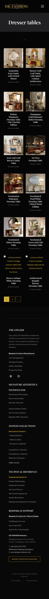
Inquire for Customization (19, 529)
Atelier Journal (14, 463)
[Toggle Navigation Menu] (42, 6)
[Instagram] (11, 376)
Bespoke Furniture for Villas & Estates (23, 516)
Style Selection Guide (17, 390)
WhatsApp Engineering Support (21, 549)
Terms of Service (32, 581)
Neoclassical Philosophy (18, 394)
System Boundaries (16, 497)
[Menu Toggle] (24, 39)
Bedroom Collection (17, 458)
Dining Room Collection (18, 454)
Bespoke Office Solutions (18, 417)
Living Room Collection (18, 450)
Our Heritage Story (16, 358)
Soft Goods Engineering (18, 493)
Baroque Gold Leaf (16, 403)
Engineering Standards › (18, 477)
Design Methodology (17, 481)
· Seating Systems (15, 435)
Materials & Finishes (17, 485)
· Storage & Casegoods (17, 444)
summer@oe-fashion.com (21, 552)
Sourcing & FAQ (15, 525)
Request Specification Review (24, 559)
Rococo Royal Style (16, 398)
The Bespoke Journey (17, 521)
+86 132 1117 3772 (18, 546)
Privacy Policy (16, 581)
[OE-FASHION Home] (16, 6)
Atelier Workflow (15, 366)
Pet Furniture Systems (17, 413)
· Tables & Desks (15, 439)
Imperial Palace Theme (18, 409)
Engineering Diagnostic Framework (22, 502)
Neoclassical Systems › (17, 431)
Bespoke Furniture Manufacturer (22, 353)
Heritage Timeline (16, 362)
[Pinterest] (19, 376)
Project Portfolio (15, 370)
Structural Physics (16, 489)
